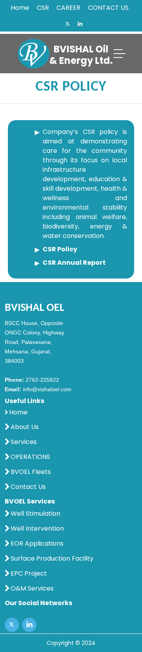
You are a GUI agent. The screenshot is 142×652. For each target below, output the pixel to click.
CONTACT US (108, 7)
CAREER (68, 7)
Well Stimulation (35, 514)
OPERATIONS (30, 457)
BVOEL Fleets (31, 472)
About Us (25, 427)
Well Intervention (37, 529)
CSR (43, 7)
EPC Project (29, 573)
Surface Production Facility (52, 558)
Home (20, 7)
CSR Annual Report (74, 262)
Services (24, 442)
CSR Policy (60, 249)
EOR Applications (37, 544)
